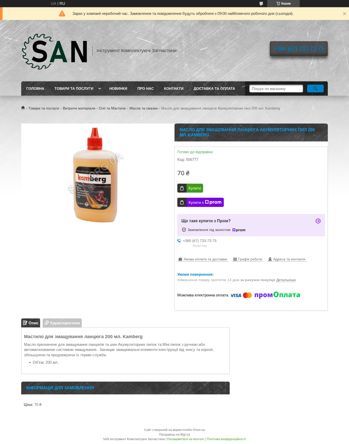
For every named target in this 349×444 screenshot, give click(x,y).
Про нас (145, 88)
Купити (195, 188)
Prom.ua (199, 430)
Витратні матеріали (79, 108)
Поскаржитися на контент (186, 439)
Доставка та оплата (214, 88)
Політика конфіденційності (226, 439)
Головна (35, 88)
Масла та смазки (144, 108)
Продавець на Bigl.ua (174, 434)
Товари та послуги (73, 88)
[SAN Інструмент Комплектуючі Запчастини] (54, 50)
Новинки (118, 88)
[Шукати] (315, 88)
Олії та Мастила (112, 108)
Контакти (173, 88)
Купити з (196, 202)
